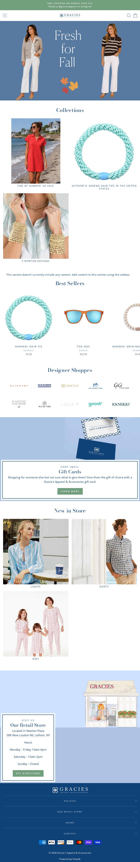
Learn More (70, 491)
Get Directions (28, 773)
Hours (70, 822)
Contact (70, 833)
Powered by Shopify (69, 859)
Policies (70, 801)
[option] (70, 5)
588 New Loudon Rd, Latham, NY (28, 735)
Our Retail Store (70, 811)
